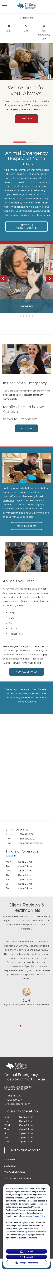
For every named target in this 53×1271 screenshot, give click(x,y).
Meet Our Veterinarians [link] (26, 226)
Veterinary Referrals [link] (17, 1178)
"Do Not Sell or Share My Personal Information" (26, 1231)
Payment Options (26, 701)
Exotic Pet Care (12, 662)
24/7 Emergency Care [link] (25, 1150)
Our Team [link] (9, 1165)
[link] (26, 6)
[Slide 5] (32, 316)
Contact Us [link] (26, 437)
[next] (49, 61)
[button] (4, 6)
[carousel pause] (50, 77)
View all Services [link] (26, 671)
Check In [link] (26, 428)
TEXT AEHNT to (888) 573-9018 (20, 419)
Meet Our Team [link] (26, 526)
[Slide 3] (26, 316)
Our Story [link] (10, 1159)
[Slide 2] (33, 142)
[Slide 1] (20, 142)
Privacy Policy (39, 1216)
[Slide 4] (29, 316)
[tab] (11, 856)
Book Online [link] (27, 138)
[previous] (3, 61)
